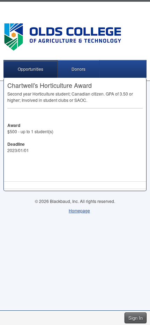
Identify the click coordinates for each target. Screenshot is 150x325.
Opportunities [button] (30, 69)
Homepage (79, 210)
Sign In (135, 318)
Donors (78, 69)
